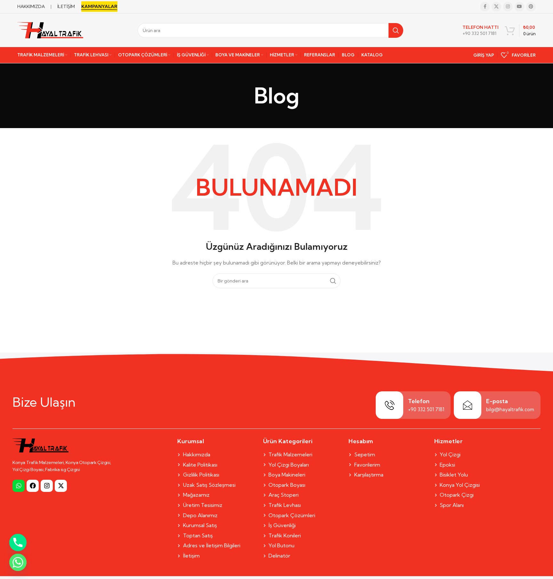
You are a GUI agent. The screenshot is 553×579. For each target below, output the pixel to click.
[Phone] (18, 542)
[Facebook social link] (485, 7)
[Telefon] (389, 405)
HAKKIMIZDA (31, 6)
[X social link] (496, 7)
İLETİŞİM (66, 6)
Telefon (418, 401)
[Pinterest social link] (531, 7)
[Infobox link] (480, 30)
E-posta (497, 401)
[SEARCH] (396, 30)
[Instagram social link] (508, 7)
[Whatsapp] (18, 486)
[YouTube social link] (519, 7)
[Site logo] (50, 30)
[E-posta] (467, 405)
